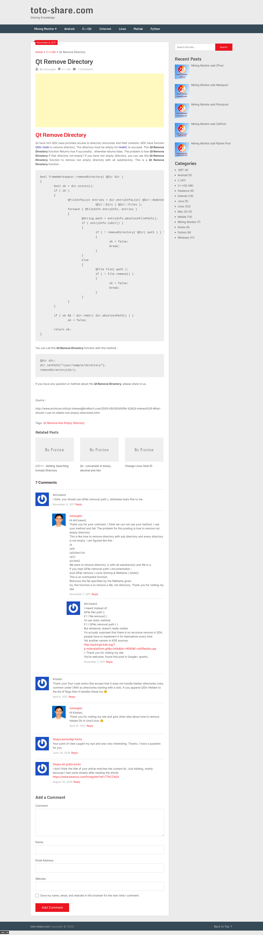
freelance (183, 190)
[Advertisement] (99, 100)
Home (39, 52)
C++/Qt (87, 29)
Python (155, 29)
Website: (40, 878)
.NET (181, 170)
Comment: (41, 805)
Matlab (138, 29)
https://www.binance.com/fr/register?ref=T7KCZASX (86, 776)
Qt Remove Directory (60, 134)
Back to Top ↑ (223, 926)
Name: (39, 842)
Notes (181, 227)
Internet (105, 29)
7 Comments (85, 69)
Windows (183, 237)
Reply (78, 504)
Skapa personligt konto (67, 739)
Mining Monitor (44, 29)
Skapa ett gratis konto (67, 764)
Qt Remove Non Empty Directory (64, 423)
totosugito (50, 69)
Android (69, 29)
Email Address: (44, 860)
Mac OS (183, 211)
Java (181, 201)
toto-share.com (61, 10)
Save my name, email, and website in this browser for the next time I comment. (89, 895)
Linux (122, 29)
